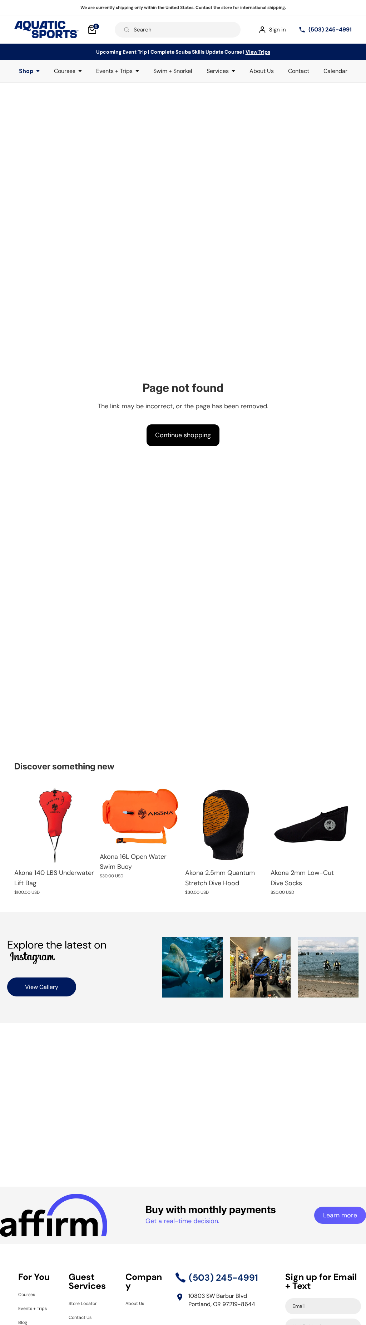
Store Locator (86, 1303)
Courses (64, 71)
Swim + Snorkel (172, 71)
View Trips (258, 52)
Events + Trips (114, 71)
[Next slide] (173, 816)
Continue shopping (183, 435)
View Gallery (41, 987)
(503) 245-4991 (330, 29)
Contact (298, 71)
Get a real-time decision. (182, 1221)
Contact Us (83, 1317)
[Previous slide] (107, 816)
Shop (26, 71)
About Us (261, 71)
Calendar (335, 71)
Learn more (340, 1215)
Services (218, 71)
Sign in (277, 29)
